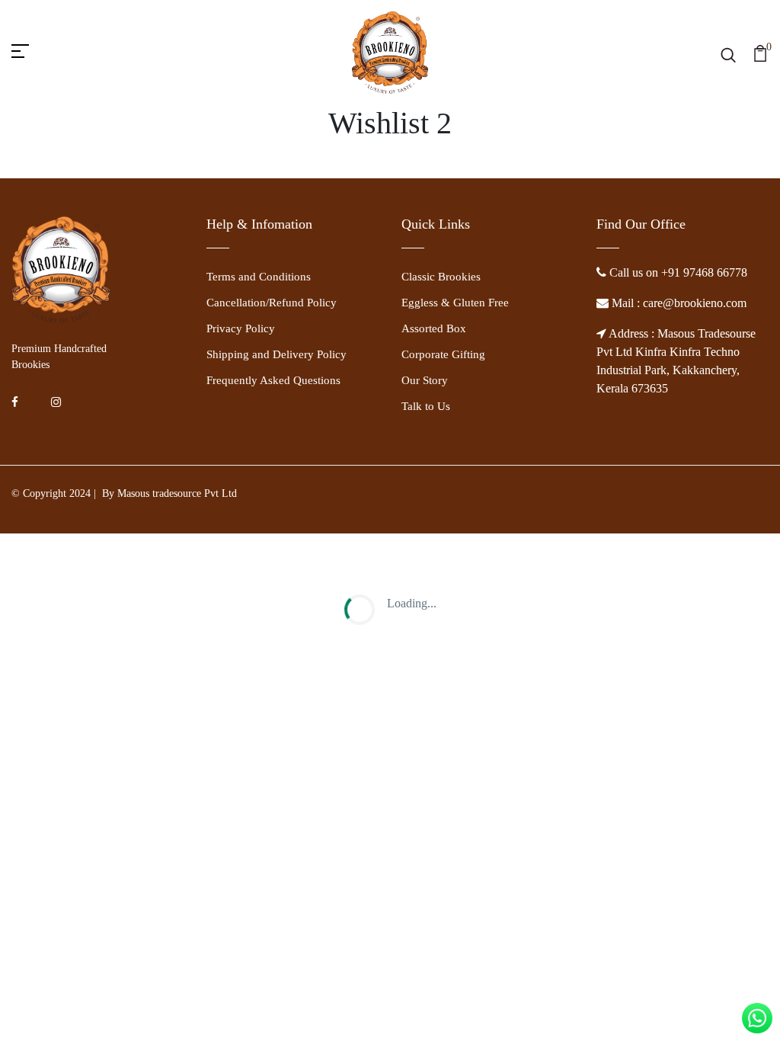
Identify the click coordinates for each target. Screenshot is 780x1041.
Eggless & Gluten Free (455, 302)
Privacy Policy (240, 328)
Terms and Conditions (258, 277)
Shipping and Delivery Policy (276, 354)
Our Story (424, 380)
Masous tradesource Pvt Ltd (177, 493)
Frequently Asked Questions (273, 380)
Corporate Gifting (443, 354)
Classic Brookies (441, 277)
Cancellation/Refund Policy (271, 302)
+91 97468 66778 (704, 272)
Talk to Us (425, 406)
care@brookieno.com (693, 302)
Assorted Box (433, 328)
